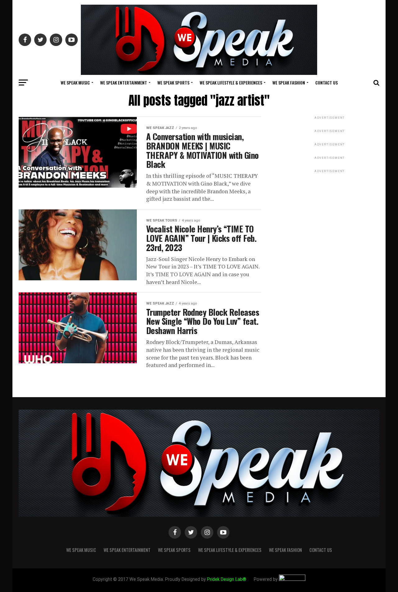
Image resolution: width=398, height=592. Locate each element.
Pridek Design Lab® (227, 579)
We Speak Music (75, 82)
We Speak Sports (173, 82)
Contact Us (326, 82)
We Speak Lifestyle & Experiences (231, 82)
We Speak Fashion (288, 82)
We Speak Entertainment (123, 82)
